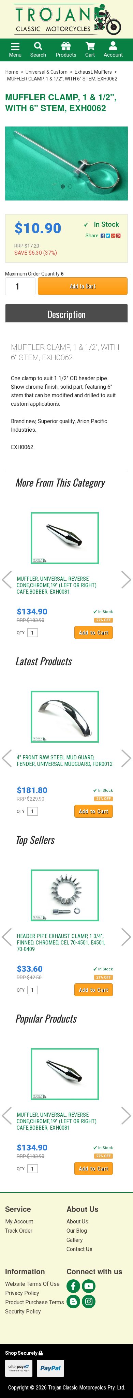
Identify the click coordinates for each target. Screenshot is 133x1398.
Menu (15, 55)
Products (66, 55)
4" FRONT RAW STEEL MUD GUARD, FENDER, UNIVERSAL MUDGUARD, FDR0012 (65, 760)
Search (38, 55)
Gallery (74, 1240)
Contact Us (79, 1249)
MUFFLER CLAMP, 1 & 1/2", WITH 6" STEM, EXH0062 (62, 78)
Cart (90, 55)
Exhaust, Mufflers (93, 72)
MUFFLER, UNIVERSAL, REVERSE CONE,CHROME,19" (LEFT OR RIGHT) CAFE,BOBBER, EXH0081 (57, 585)
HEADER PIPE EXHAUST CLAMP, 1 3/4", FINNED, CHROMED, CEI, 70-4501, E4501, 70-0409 (61, 942)
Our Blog (76, 1231)
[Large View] (66, 163)
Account (113, 55)
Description (66, 314)
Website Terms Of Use (32, 1284)
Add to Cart (82, 286)
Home (11, 72)
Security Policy (23, 1311)
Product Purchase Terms (34, 1302)
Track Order (18, 1231)
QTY (21, 632)
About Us (77, 1221)
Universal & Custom (47, 72)
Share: (93, 235)
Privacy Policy (22, 1293)
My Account (19, 1221)
